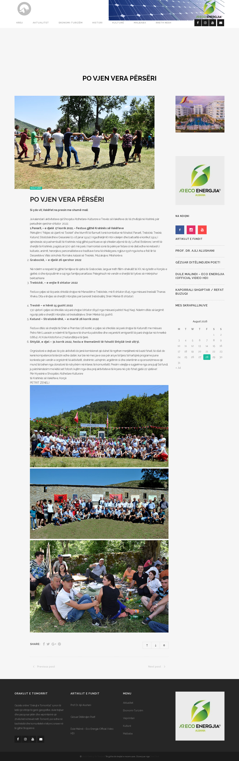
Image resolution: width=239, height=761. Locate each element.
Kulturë (127, 725)
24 (179, 357)
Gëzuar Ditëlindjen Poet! (197, 262)
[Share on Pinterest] (59, 644)
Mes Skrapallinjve (191, 305)
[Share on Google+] (54, 644)
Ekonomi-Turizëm (133, 710)
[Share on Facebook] (44, 644)
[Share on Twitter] (48, 644)
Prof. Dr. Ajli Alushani (195, 250)
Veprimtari (129, 718)
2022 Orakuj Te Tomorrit (94, 756)
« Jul (178, 367)
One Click (154, 756)
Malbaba (128, 733)
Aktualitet (128, 702)
